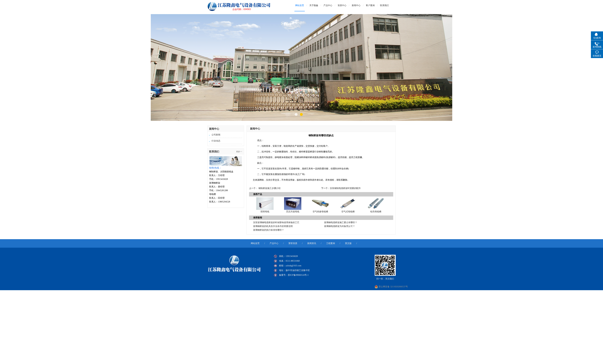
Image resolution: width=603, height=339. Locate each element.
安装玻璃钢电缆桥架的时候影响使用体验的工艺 (276, 222)
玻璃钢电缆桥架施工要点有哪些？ (340, 222)
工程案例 (330, 243)
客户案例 (370, 5)
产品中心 (327, 5)
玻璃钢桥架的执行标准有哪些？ (268, 230)
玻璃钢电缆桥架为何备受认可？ (339, 226)
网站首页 (299, 5)
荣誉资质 (292, 243)
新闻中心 (356, 5)
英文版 (348, 243)
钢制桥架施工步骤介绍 (269, 188)
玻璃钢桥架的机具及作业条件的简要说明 (273, 226)
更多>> (239, 152)
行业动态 (216, 141)
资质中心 (342, 5)
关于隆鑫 (313, 5)
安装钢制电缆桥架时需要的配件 (345, 188)
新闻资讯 (311, 243)
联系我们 (384, 5)
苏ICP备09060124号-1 (298, 275)
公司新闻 (216, 135)
